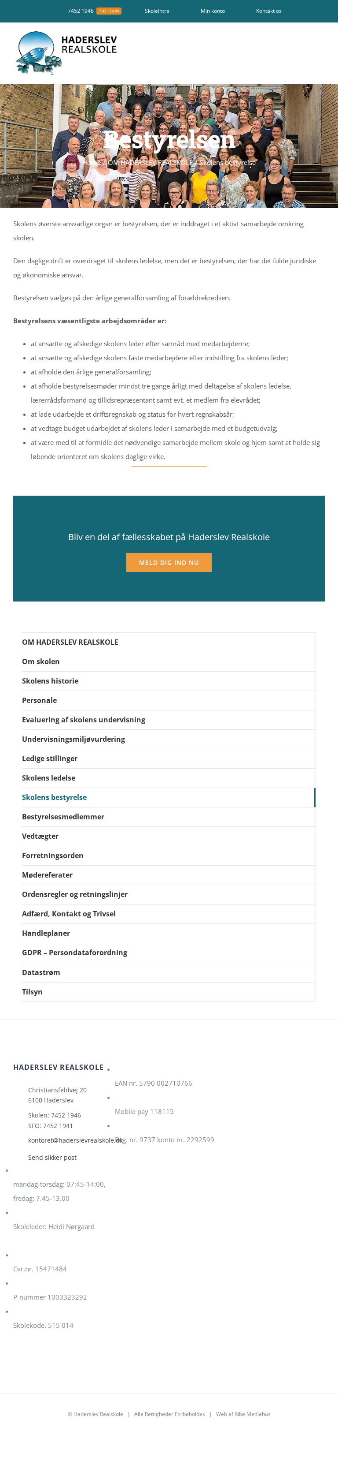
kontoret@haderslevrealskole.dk (68, 1140)
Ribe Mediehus (253, 1414)
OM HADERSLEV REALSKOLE (70, 642)
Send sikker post (52, 1157)
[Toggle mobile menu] (321, 44)
